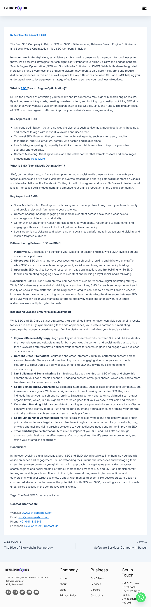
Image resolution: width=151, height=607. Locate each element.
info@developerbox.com (33, 517)
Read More (38, 158)
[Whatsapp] (141, 597)
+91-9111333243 (30, 521)
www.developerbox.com (37, 512)
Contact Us (51, 526)
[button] (144, 8)
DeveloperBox (33, 526)
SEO (24, 88)
